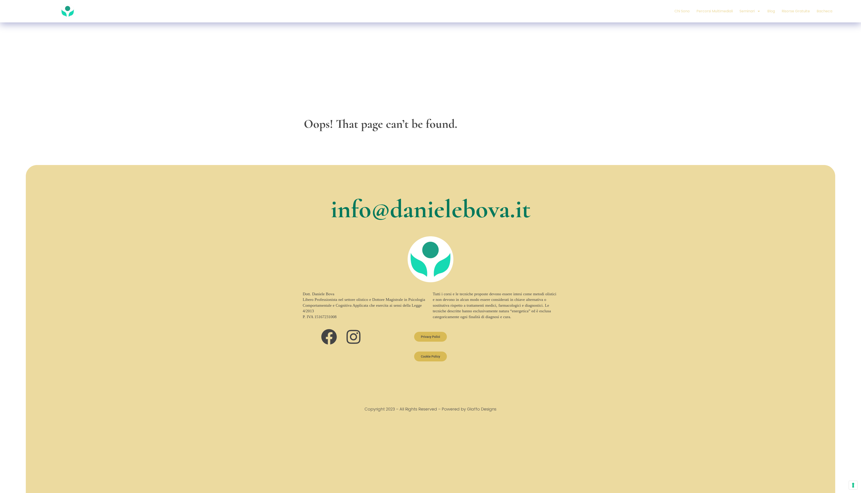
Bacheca (824, 11)
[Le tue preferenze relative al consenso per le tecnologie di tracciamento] (853, 485)
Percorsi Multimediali (714, 11)
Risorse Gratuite (796, 11)
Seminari (747, 11)
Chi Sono (682, 11)
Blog (771, 11)
